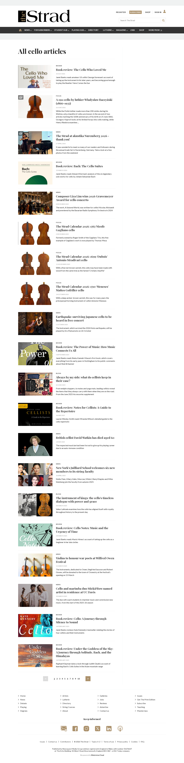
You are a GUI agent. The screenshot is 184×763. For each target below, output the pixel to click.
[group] (154, 30)
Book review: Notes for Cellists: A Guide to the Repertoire (83, 409)
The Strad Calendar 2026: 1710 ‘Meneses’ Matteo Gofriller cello (82, 288)
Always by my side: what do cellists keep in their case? (83, 379)
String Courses (68, 707)
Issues (139, 696)
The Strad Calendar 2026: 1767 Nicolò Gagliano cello (80, 228)
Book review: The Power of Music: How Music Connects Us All (85, 348)
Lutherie (65, 699)
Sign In (158, 12)
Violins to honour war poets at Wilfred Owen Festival (85, 560)
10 (78, 678)
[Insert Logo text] (44, 21)
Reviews (103, 703)
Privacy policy (122, 742)
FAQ (142, 742)
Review (59, 66)
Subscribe (135, 12)
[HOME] (20, 30)
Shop (147, 12)
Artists (65, 696)
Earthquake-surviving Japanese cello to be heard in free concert (84, 318)
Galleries (103, 696)
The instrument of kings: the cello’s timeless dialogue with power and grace (85, 499)
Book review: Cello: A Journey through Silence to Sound (81, 620)
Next (87, 678)
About (65, 711)
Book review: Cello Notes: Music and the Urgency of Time (82, 529)
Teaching (141, 707)
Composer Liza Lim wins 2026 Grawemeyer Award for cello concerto (84, 198)
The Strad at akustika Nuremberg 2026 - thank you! (82, 137)
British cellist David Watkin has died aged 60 (85, 438)
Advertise (104, 707)
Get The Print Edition (146, 699)
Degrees (23, 711)
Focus (58, 96)
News (58, 132)
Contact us (104, 711)
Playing (23, 707)
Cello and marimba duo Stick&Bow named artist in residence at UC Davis (84, 590)
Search (163, 20)
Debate (23, 703)
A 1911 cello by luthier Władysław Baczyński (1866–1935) (84, 101)
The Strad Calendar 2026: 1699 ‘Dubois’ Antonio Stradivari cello (82, 258)
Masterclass (142, 711)
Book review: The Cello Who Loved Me (81, 70)
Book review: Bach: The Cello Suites (79, 166)
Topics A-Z (95, 742)
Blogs (58, 373)
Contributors (65, 742)
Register (121, 12)
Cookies (134, 742)
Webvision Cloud (97, 755)
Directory (66, 703)
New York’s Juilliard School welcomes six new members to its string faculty (85, 469)
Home (23, 696)
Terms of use (109, 742)
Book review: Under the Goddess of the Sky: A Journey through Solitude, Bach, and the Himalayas (84, 652)
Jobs (102, 699)
